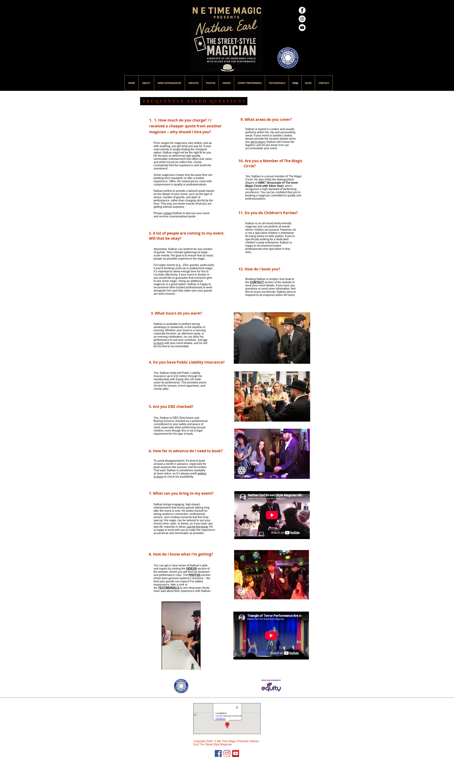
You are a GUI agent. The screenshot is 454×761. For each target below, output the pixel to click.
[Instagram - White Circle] (302, 18)
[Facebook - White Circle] (302, 10)
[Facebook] (218, 753)
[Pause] (166, 665)
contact (167, 213)
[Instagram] (226, 753)
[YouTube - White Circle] (302, 27)
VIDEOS (191, 568)
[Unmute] (172, 665)
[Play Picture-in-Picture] (195, 665)
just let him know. (197, 526)
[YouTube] (235, 753)
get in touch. (258, 141)
